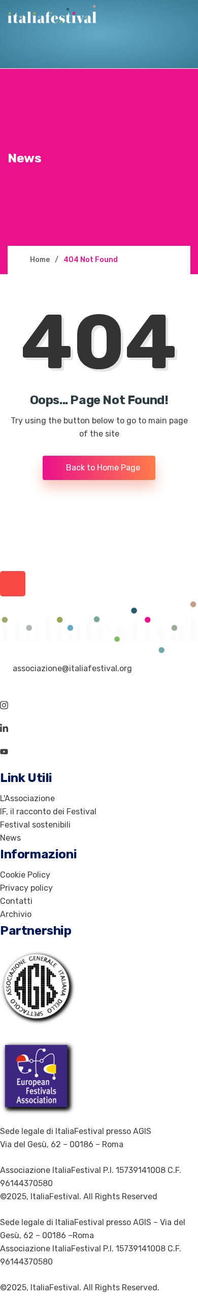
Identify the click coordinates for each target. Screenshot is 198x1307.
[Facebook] (99, 681)
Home (40, 259)
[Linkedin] (99, 728)
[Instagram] (99, 705)
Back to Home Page (102, 467)
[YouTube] (99, 751)
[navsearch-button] (24, 53)
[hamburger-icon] (62, 53)
